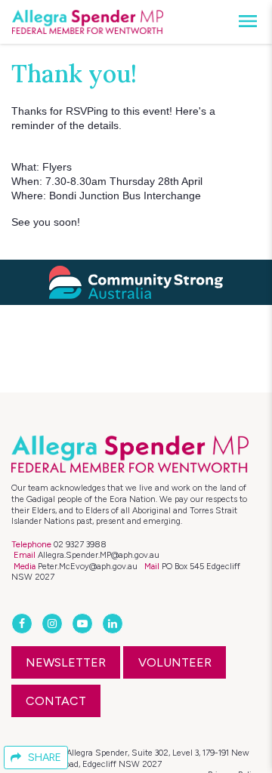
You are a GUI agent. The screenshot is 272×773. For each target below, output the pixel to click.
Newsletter (66, 662)
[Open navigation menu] (243, 21)
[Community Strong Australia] (136, 282)
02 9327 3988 (80, 544)
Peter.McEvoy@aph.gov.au (88, 566)
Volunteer (175, 662)
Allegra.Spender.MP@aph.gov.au (98, 555)
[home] (87, 22)
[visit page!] (23, 623)
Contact (56, 701)
